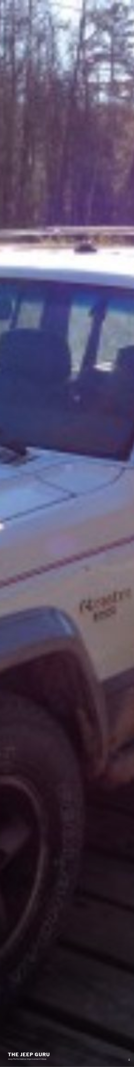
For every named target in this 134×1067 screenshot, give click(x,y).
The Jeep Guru (29, 1054)
